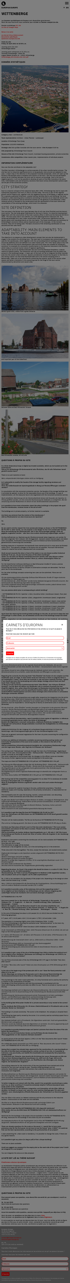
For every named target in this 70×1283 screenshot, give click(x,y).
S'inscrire (10, 653)
